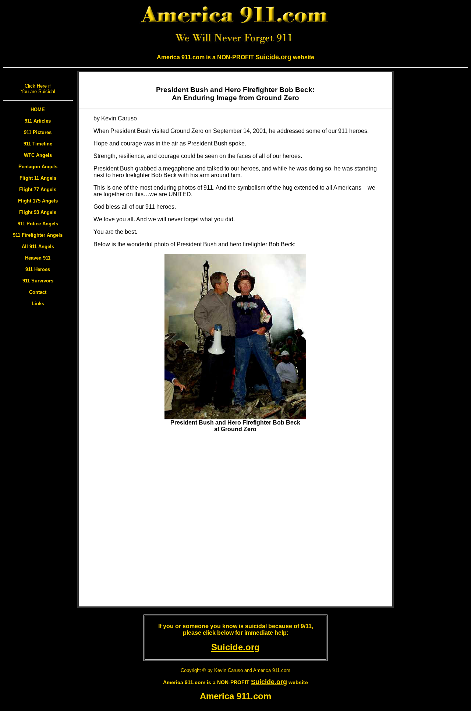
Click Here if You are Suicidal (38, 88)
